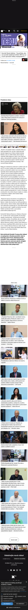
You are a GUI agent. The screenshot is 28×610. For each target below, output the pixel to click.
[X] (8, 570)
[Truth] (20, 570)
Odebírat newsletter (19, 558)
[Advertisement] (14, 14)
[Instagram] (17, 570)
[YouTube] (14, 570)
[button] (14, 607)
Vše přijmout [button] (7, 603)
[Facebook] (11, 570)
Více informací (23, 591)
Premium (24, 31)
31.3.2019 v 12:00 (11, 60)
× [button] (26, 582)
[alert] (14, 595)
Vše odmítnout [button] (20, 603)
